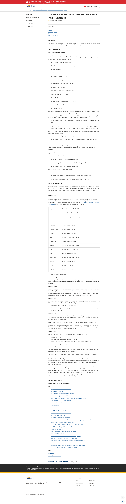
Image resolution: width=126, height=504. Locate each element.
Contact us (91, 485)
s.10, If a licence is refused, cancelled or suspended (63, 431)
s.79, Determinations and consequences (61, 400)
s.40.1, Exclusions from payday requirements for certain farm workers (68, 443)
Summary (50, 30)
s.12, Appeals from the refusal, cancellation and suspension (66, 436)
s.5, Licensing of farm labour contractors (61, 413)
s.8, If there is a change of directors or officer (62, 427)
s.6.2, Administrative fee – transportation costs (62, 422)
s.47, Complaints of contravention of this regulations (64, 447)
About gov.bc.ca (79, 483)
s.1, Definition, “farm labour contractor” (61, 389)
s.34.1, (64, 438)
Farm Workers (52, 453)
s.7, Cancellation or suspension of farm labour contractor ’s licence (67, 424)
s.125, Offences (55, 405)
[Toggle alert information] (85, 6)
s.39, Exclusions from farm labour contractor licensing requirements (68, 440)
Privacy (77, 488)
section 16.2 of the (78, 291)
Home (77, 480)
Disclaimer (78, 485)
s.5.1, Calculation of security (58, 415)
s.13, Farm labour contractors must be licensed (62, 393)
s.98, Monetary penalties (57, 403)
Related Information (53, 35)
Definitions (30, 26)
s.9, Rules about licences (57, 429)
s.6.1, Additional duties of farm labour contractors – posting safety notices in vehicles (72, 420)
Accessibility (92, 480)
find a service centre (39, 483)
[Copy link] (122, 501)
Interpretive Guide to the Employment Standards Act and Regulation (50, 10)
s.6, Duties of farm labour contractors (60, 417)
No (76, 461)
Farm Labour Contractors (54, 456)
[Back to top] (122, 497)
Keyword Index (31, 23)
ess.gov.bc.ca (74, 3)
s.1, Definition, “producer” (57, 391)
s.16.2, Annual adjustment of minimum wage (62, 396)
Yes (72, 461)
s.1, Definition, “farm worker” (58, 410)
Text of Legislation (52, 32)
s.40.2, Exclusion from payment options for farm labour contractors (68, 445)
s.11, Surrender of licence (57, 433)
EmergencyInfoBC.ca (45, 3)
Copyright (91, 483)
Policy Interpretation (53, 34)
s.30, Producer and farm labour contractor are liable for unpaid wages (68, 398)
